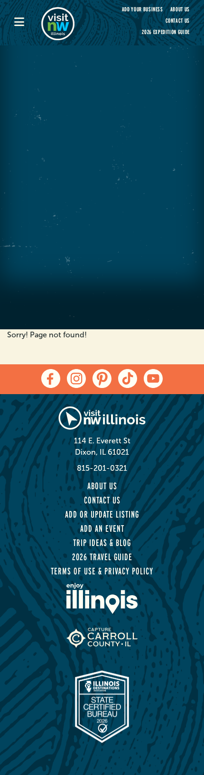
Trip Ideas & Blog (102, 542)
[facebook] (50, 378)
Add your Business (142, 9)
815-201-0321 (102, 468)
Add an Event (102, 528)
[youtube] (153, 378)
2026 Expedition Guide (166, 31)
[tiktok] (127, 378)
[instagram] (76, 378)
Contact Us (178, 20)
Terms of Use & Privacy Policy (102, 571)
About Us (180, 9)
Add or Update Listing (102, 514)
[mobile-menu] (27, 22)
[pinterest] (102, 378)
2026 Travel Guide (102, 557)
